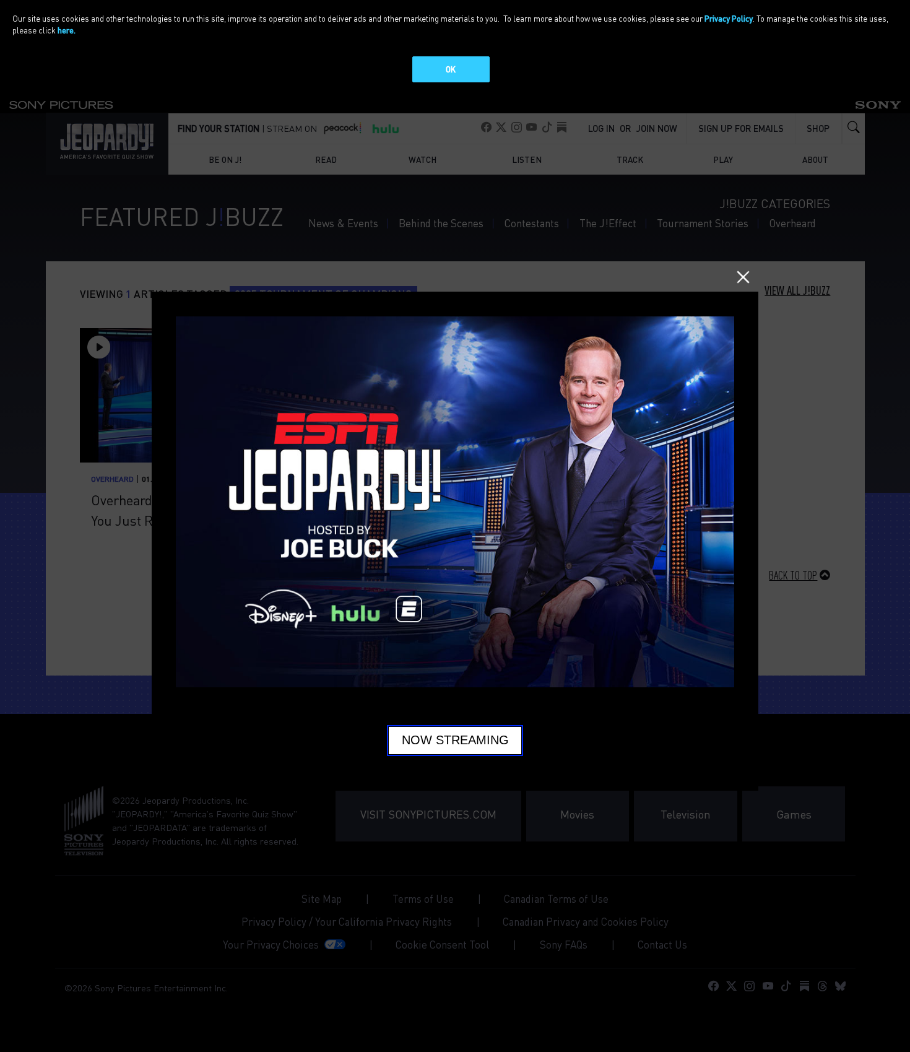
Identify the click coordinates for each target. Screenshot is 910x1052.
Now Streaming (455, 740)
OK (451, 69)
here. (67, 30)
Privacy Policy (728, 18)
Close (743, 277)
